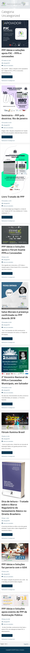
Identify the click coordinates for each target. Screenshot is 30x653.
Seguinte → (27, 644)
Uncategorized (11, 80)
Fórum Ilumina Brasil (13, 432)
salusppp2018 (6, 63)
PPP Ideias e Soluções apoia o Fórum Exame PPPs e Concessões (13, 249)
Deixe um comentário (8, 65)
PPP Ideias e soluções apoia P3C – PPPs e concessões (13, 53)
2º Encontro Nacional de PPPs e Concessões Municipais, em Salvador (15, 380)
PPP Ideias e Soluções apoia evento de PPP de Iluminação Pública (14, 611)
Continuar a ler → (7, 77)
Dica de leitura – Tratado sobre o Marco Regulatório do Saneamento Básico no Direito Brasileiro (15, 508)
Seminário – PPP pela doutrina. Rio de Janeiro (15, 117)
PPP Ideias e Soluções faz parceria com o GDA (14, 566)
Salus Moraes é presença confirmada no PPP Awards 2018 (15, 315)
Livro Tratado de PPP (13, 196)
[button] (27, 3)
